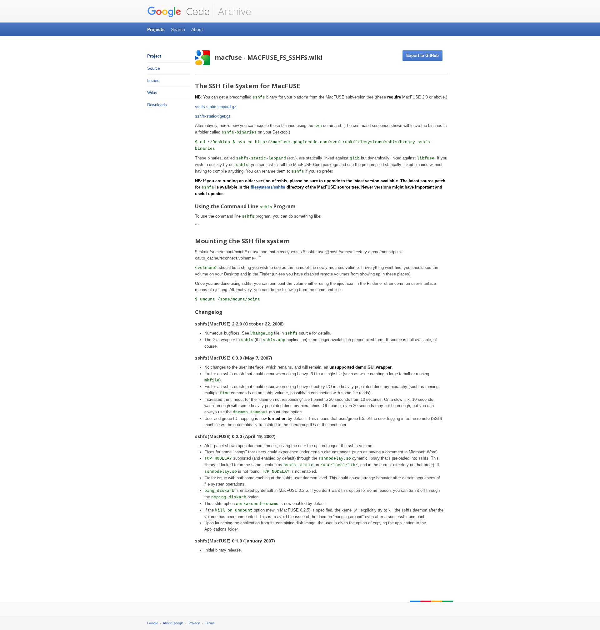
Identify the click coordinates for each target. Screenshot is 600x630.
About (197, 29)
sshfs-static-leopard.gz (215, 106)
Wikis (152, 92)
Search (178, 29)
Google (152, 623)
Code (196, 11)
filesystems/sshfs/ (268, 187)
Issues (153, 80)
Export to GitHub (422, 55)
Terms (210, 623)
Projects (156, 29)
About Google (173, 623)
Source (153, 68)
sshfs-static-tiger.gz (213, 116)
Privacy (194, 623)
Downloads (157, 105)
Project (154, 56)
